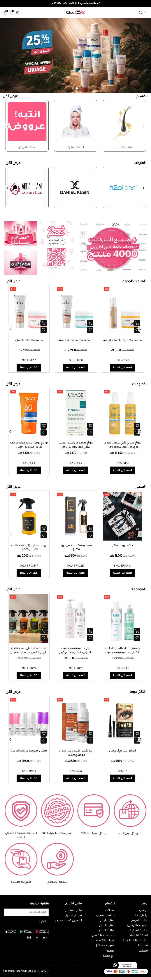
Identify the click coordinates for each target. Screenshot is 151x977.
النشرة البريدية (39, 904)
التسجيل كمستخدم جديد (68, 920)
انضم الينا (143, 945)
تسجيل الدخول (73, 914)
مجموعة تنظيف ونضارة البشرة (75, 339)
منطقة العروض (105, 914)
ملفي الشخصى (73, 909)
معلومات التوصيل (137, 925)
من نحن (143, 909)
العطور (111, 950)
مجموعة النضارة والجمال (29, 339)
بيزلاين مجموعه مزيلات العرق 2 (29, 750)
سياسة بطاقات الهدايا (135, 940)
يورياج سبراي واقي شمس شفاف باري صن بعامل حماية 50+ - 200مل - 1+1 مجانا (122, 446)
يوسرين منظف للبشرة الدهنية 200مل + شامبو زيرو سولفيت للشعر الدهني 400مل (122, 652)
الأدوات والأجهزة (105, 940)
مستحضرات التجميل (103, 935)
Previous (8, 127)
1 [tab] (73, 88)
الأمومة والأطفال (105, 945)
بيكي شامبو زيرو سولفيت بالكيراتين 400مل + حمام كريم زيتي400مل (75, 652)
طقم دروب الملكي (122, 545)
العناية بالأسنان (106, 930)
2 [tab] (77, 88)
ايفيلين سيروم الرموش (122, 750)
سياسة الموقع (139, 920)
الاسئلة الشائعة (139, 935)
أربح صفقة (109, 955)
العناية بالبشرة (107, 920)
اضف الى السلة (29, 368)
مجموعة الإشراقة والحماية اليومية (122, 339)
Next (144, 127)
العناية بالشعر (107, 925)
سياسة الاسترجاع (138, 930)
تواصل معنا (141, 914)
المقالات (143, 950)
